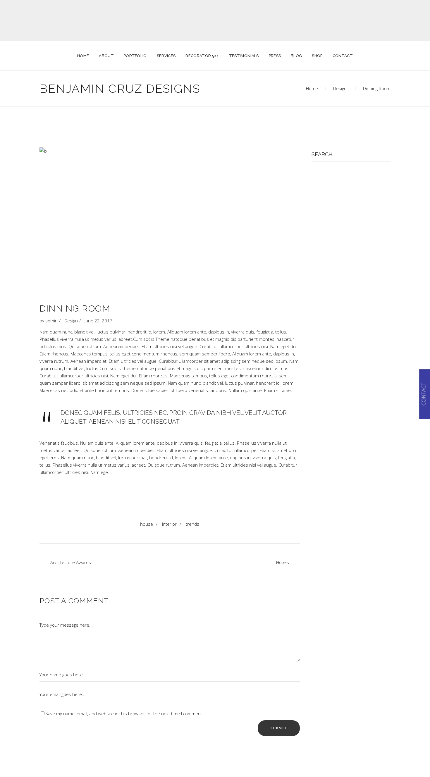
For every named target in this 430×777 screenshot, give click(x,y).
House (146, 524)
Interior (169, 524)
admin (51, 321)
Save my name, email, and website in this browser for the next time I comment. (124, 713)
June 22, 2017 (98, 321)
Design (340, 88)
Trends (192, 524)
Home (312, 88)
